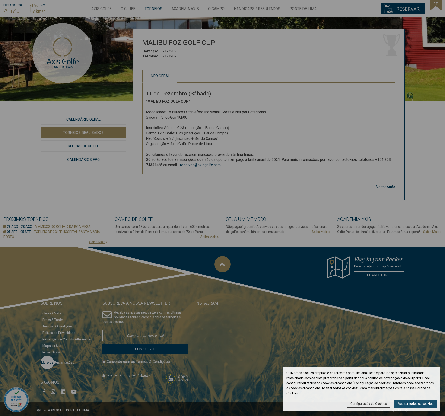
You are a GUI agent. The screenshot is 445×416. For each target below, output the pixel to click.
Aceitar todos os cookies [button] (415, 404)
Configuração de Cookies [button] (368, 404)
